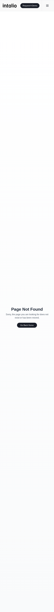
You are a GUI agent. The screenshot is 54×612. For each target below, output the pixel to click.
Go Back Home (27, 325)
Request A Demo (30, 6)
